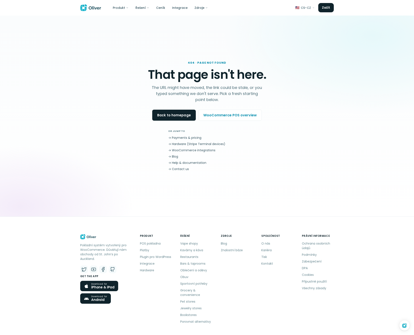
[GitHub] (112, 269)
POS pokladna (150, 243)
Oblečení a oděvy (193, 270)
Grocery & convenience (190, 292)
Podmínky (309, 255)
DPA (305, 268)
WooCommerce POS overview (230, 115)
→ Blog (173, 156)
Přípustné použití (314, 281)
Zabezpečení (311, 261)
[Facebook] (103, 269)
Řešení (140, 8)
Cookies (308, 275)
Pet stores (187, 301)
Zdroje (199, 8)
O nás (265, 243)
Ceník (160, 8)
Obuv (184, 277)
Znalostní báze (232, 250)
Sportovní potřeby (193, 283)
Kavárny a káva (191, 250)
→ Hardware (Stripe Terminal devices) (196, 144)
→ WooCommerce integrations (191, 150)
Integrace (180, 8)
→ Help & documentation (187, 163)
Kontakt (267, 263)
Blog (224, 243)
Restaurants (189, 257)
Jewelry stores (191, 308)
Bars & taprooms (192, 263)
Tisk (264, 257)
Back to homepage (174, 115)
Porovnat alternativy (195, 321)
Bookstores (188, 315)
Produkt (119, 8)
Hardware (147, 270)
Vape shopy (189, 243)
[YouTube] (93, 269)
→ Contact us (178, 169)
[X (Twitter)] (84, 269)
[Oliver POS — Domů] (90, 7)
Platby (144, 250)
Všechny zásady (314, 288)
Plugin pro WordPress (155, 257)
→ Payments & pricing (184, 138)
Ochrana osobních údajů (316, 245)
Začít (326, 7)
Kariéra (266, 250)
